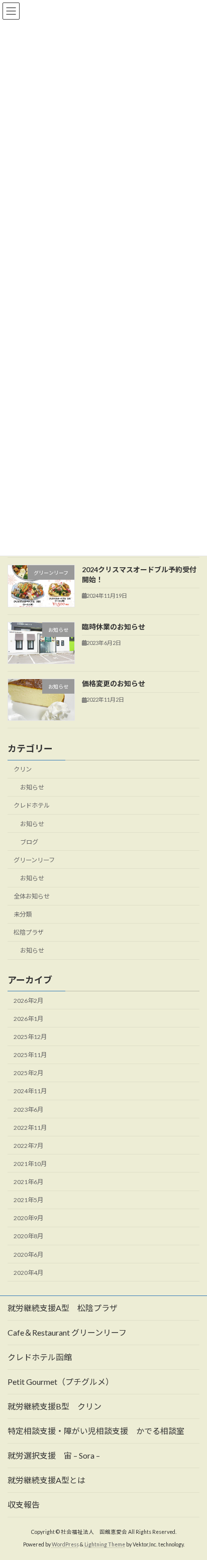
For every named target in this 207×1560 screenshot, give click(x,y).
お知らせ (32, 788)
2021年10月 (30, 1163)
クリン (23, 769)
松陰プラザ (29, 933)
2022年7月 (28, 1145)
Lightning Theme (104, 1544)
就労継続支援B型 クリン (54, 1406)
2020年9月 (28, 1218)
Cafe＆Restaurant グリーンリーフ (67, 1332)
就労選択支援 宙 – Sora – (54, 1455)
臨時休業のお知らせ (113, 626)
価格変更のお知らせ (113, 683)
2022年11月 (30, 1127)
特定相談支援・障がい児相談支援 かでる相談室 (96, 1431)
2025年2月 (28, 1073)
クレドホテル (32, 806)
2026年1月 (28, 1018)
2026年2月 (28, 1000)
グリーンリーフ (34, 860)
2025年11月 (30, 1055)
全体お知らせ (32, 896)
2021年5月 (28, 1200)
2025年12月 (30, 1037)
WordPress (65, 1544)
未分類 (23, 914)
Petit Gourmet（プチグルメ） (61, 1381)
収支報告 (24, 1504)
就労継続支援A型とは (46, 1480)
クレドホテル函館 (40, 1357)
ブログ (29, 842)
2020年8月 (28, 1236)
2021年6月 (28, 1182)
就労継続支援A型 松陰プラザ (63, 1308)
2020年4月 (28, 1272)
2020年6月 (28, 1254)
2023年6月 (28, 1109)
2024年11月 (30, 1091)
